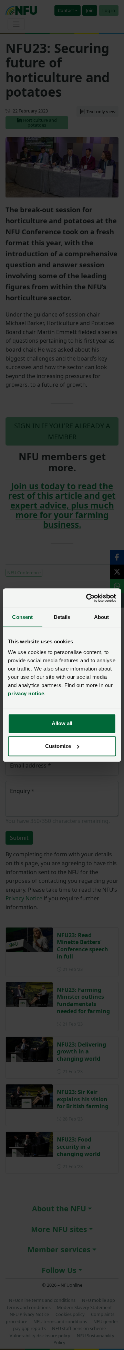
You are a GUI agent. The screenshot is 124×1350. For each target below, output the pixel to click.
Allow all (62, 723)
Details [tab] (62, 617)
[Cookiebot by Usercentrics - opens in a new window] (87, 597)
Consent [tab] (22, 617)
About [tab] (101, 617)
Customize (58, 746)
